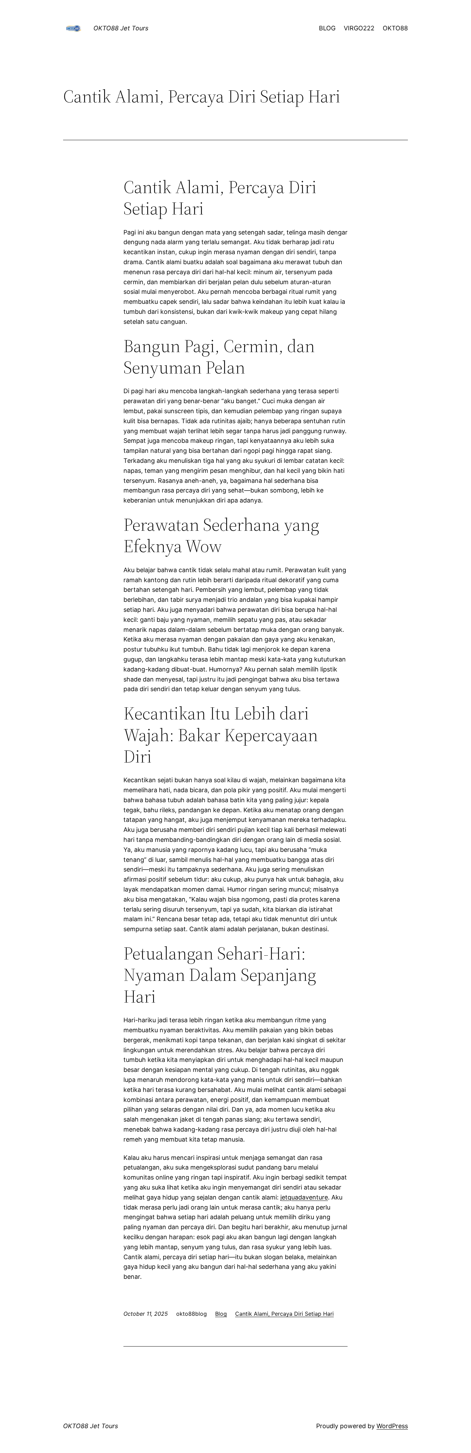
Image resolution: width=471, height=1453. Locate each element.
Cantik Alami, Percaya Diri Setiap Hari (284, 1313)
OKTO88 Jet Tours (120, 28)
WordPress (392, 1426)
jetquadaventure (304, 1197)
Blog (221, 1313)
